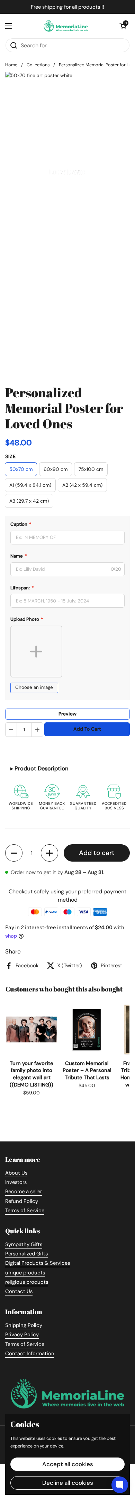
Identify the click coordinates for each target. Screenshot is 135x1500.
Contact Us (19, 1291)
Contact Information (29, 1353)
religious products (26, 1282)
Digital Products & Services (37, 1263)
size (10, 456)
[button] (13, 853)
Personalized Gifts (26, 1253)
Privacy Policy (22, 1334)
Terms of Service (24, 1210)
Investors (16, 1182)
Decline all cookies (67, 1483)
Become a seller (23, 1191)
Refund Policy (21, 1201)
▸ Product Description (39, 768)
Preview (67, 714)
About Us (16, 1172)
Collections (38, 65)
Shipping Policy (23, 1325)
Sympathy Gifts (23, 1244)
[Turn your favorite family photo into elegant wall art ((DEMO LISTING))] (31, 1029)
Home (11, 65)
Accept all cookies (67, 1464)
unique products (25, 1272)
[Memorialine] (66, 26)
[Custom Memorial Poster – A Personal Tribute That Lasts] (86, 1029)
